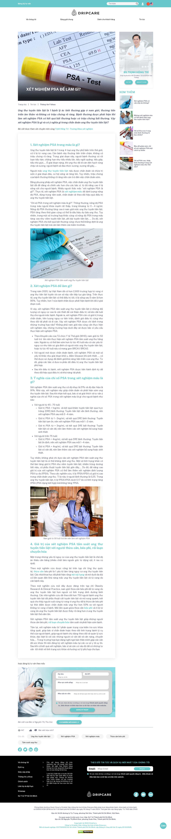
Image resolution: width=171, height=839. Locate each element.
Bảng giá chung (66, 19)
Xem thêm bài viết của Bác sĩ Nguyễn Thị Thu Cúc (69, 722)
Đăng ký (142, 768)
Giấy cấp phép (24, 772)
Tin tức (142, 19)
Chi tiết (128, 82)
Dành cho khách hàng (106, 19)
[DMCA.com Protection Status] (85, 832)
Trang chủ (22, 104)
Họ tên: (61, 674)
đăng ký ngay (82, 710)
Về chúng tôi (31, 19)
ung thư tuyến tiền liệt (55, 171)
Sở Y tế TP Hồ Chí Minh (27, 796)
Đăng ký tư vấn (24, 4)
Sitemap (21, 791)
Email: (92, 768)
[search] (137, 3)
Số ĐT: (87, 674)
